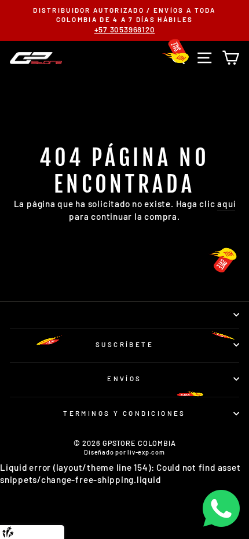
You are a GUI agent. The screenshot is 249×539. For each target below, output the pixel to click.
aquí (226, 203)
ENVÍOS (124, 378)
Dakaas (52, 532)
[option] (124, 20)
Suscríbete (124, 344)
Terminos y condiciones (124, 413)
